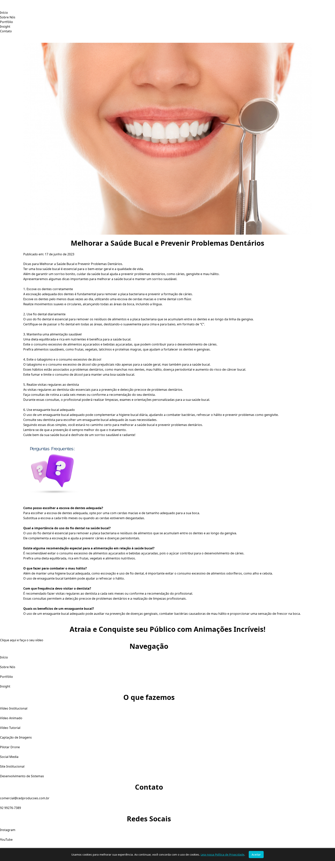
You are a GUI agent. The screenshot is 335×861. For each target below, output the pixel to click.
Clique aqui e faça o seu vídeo (21, 640)
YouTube (6, 839)
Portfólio (6, 22)
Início (4, 12)
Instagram (7, 830)
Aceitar (256, 854)
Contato (6, 31)
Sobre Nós (7, 17)
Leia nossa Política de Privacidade (222, 854)
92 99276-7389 (10, 808)
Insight (5, 26)
